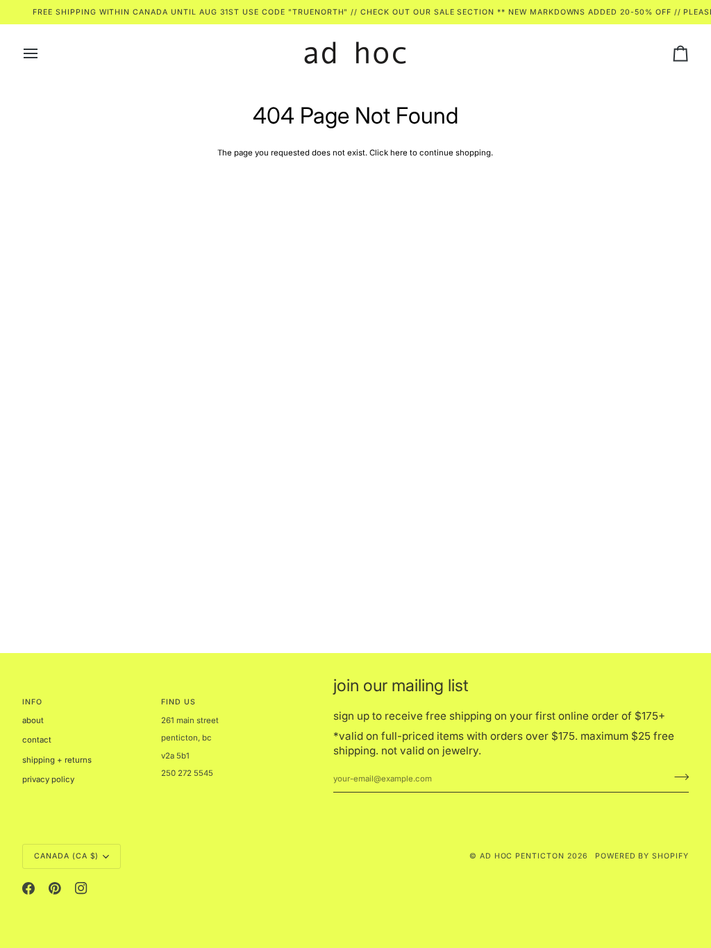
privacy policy (48, 779)
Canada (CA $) (66, 856)
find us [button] (178, 701)
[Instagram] (81, 888)
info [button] (32, 701)
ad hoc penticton (522, 856)
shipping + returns (57, 760)
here (399, 153)
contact (36, 740)
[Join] (677, 776)
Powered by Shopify (642, 856)
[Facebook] (28, 888)
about (33, 720)
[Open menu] (43, 53)
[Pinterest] (55, 888)
